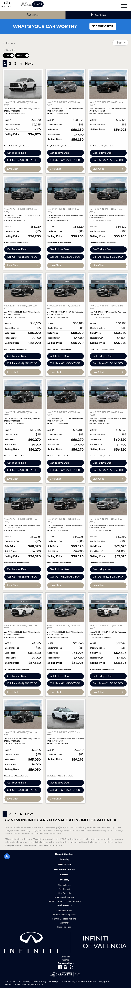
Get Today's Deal (17, 152)
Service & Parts (64, 905)
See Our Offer (102, 26)
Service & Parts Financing (64, 919)
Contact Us (10, 981)
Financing (64, 859)
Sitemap (64, 874)
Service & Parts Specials (64, 914)
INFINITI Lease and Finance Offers (64, 901)
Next (29, 63)
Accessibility (25, 981)
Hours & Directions (64, 854)
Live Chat (12, 168)
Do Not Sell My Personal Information (78, 981)
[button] (7, 856)
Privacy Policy (40, 981)
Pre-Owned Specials (64, 897)
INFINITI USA (64, 864)
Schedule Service (64, 910)
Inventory (64, 880)
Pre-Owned (64, 889)
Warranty (64, 923)
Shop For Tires (64, 927)
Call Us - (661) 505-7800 (22, 160)
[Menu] (123, 6)
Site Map (53, 981)
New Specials (64, 893)
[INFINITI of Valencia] (16, 3)
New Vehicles (64, 885)
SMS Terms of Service (64, 869)
